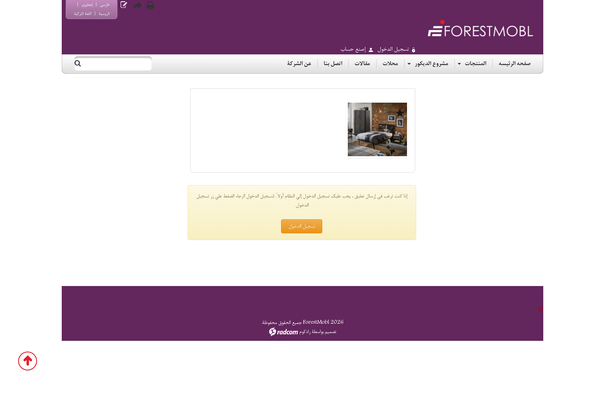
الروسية (104, 14)
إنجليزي (87, 4)
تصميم (330, 332)
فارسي (104, 4)
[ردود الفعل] (124, 5)
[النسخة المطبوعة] (150, 5)
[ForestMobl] (480, 28)
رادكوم (304, 332)
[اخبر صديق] (137, 5)
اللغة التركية (82, 14)
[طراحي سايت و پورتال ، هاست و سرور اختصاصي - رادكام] (283, 332)
